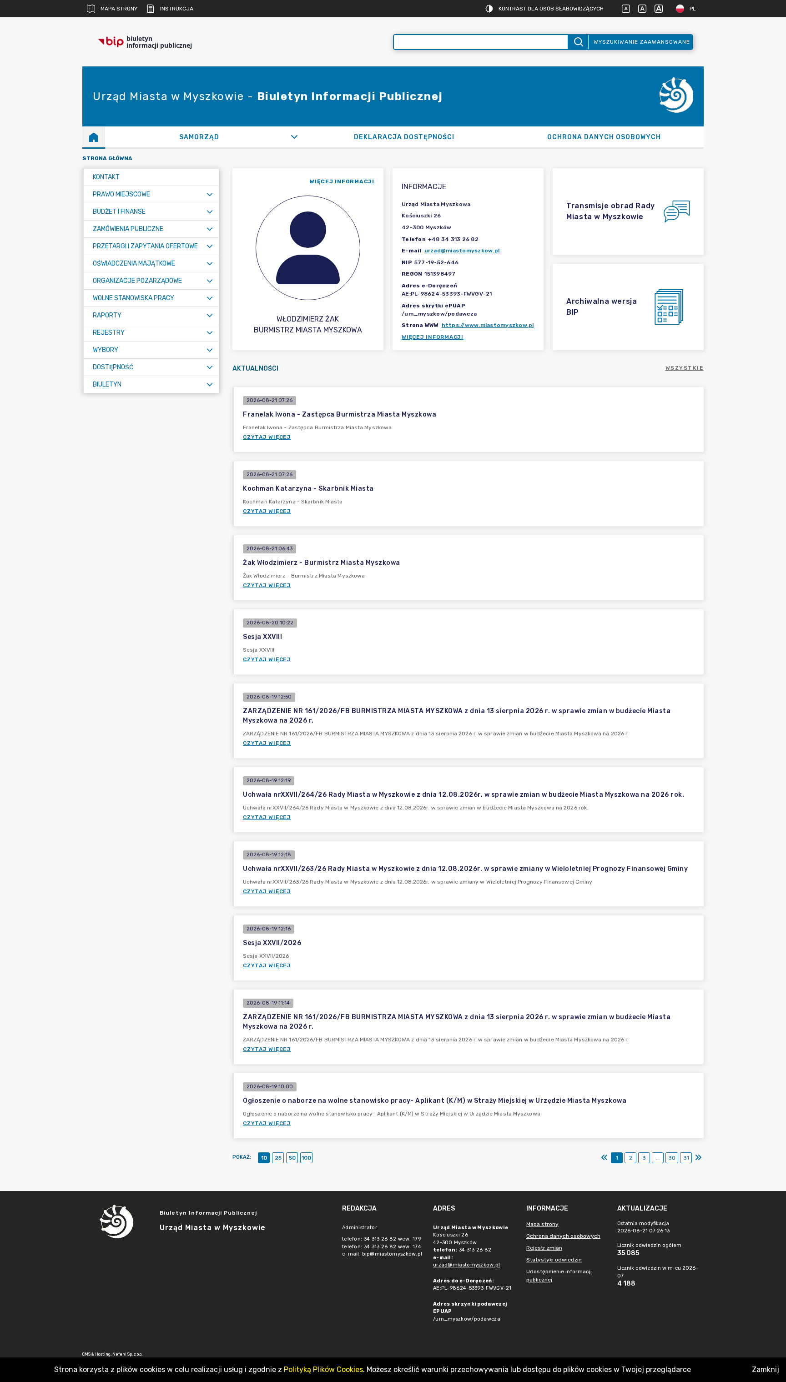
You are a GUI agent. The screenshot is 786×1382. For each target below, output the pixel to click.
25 (278, 1158)
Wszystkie (684, 368)
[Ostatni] (698, 1157)
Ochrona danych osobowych (563, 1236)
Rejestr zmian (544, 1248)
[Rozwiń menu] (210, 194)
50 (292, 1158)
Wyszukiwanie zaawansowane (642, 42)
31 (686, 1158)
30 (671, 1158)
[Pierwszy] (604, 1157)
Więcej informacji (433, 337)
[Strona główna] (93, 136)
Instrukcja (176, 8)
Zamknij (765, 1369)
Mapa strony (119, 8)
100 (306, 1158)
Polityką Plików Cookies (323, 1369)
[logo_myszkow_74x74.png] (676, 96)
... (658, 1158)
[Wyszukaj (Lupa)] (578, 42)
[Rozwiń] (294, 136)
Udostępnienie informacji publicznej (559, 1275)
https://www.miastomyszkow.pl (488, 325)
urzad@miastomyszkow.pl (462, 250)
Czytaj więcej (267, 437)
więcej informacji (342, 181)
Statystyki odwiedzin (554, 1259)
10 (264, 1158)
